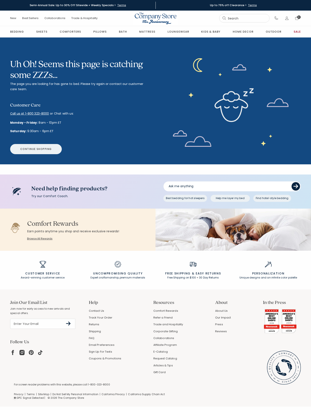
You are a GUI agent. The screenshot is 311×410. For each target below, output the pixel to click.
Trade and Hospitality (168, 324)
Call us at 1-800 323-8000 (29, 113)
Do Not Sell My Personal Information (75, 394)
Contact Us (96, 311)
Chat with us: (64, 114)
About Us (221, 311)
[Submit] (296, 186)
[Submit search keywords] (224, 18)
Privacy (18, 394)
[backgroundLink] (78, 5)
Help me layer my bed (230, 198)
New (13, 18)
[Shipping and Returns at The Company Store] (193, 266)
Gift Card (159, 372)
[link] (147, 31)
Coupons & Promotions (105, 358)
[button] (276, 18)
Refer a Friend (163, 318)
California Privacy (113, 394)
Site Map (43, 394)
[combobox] (244, 18)
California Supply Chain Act (146, 394)
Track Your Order (101, 318)
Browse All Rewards (39, 238)
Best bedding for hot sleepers (185, 198)
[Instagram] (22, 352)
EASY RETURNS (208, 273)
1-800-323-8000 (99, 384)
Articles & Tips (163, 365)
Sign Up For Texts (100, 352)
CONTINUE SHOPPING (36, 149)
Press (219, 324)
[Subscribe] (68, 324)
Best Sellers (30, 18)
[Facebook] (12, 352)
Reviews (221, 331)
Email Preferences (101, 345)
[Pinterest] (31, 352)
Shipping (95, 331)
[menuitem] (17, 31)
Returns (94, 324)
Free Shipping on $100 (181, 277)
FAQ (91, 338)
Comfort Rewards (165, 311)
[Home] (155, 18)
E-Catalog (160, 352)
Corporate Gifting (165, 331)
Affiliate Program (165, 345)
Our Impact (223, 318)
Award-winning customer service (43, 277)
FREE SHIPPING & (179, 273)
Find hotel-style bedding (272, 198)
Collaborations (54, 18)
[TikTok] (40, 352)
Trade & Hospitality (84, 18)
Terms (121, 5)
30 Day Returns (209, 277)
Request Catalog (165, 358)
